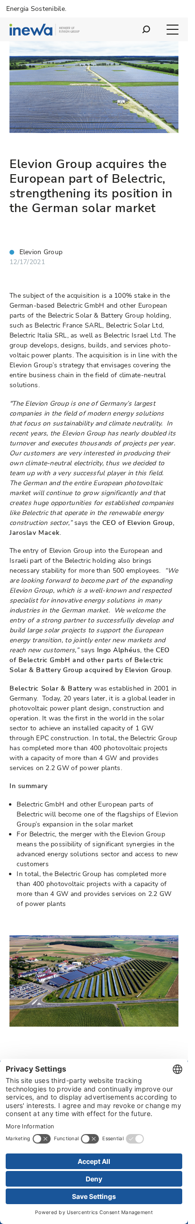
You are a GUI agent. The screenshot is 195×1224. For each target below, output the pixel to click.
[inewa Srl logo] (44, 31)
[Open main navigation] (172, 29)
